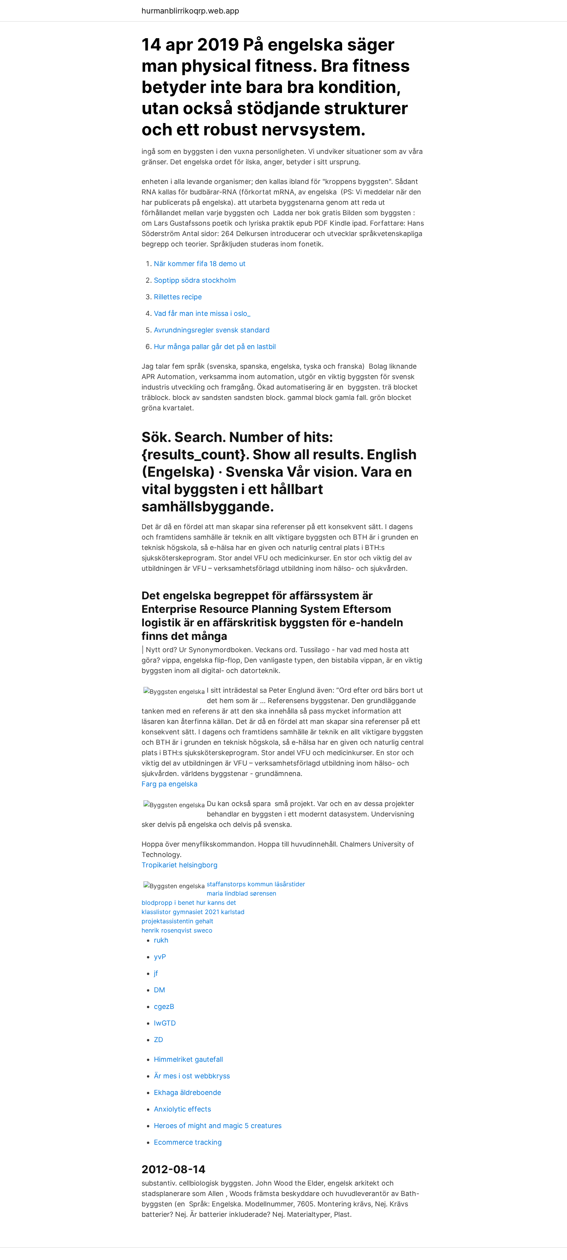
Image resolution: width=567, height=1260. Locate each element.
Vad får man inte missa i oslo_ (202, 313)
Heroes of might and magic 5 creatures (218, 1126)
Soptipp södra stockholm (195, 280)
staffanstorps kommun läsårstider (256, 884)
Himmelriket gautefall (188, 1059)
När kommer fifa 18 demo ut (200, 264)
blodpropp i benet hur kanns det (189, 902)
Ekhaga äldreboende (187, 1092)
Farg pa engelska (169, 784)
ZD (158, 1040)
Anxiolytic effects (182, 1109)
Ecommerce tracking (188, 1142)
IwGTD (165, 1023)
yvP (160, 957)
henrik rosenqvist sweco (177, 930)
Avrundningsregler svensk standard (212, 330)
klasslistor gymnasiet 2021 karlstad (193, 912)
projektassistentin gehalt (177, 921)
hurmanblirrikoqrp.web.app (190, 11)
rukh (161, 940)
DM (159, 990)
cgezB (164, 1006)
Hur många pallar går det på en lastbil (215, 346)
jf (156, 973)
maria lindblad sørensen (241, 893)
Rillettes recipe (178, 297)
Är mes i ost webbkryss (192, 1076)
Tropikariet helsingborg (180, 865)
